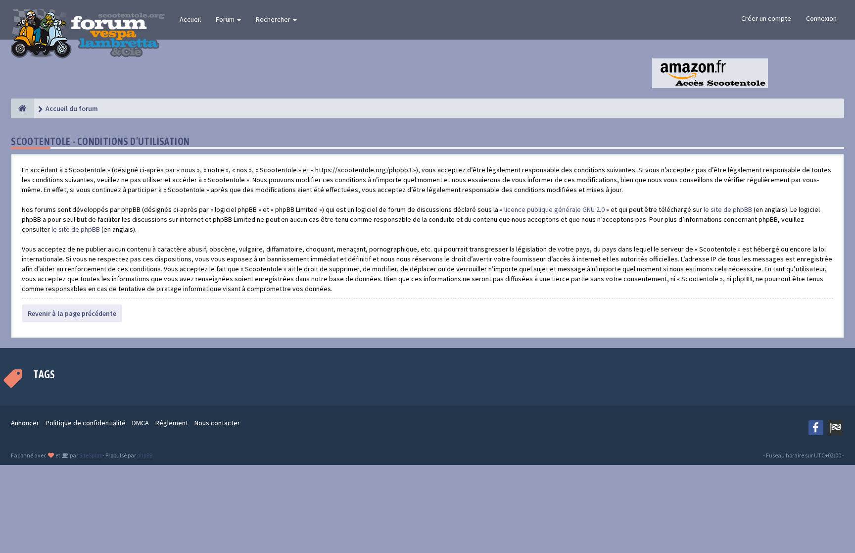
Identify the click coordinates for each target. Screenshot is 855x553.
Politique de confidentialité (86, 422)
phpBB (144, 455)
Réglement (171, 422)
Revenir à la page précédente (72, 313)
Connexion (821, 18)
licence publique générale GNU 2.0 (554, 209)
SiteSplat (89, 455)
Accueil (190, 19)
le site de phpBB (728, 209)
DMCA (140, 422)
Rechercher (274, 19)
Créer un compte (766, 18)
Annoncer (25, 422)
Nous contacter (217, 422)
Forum (226, 19)
